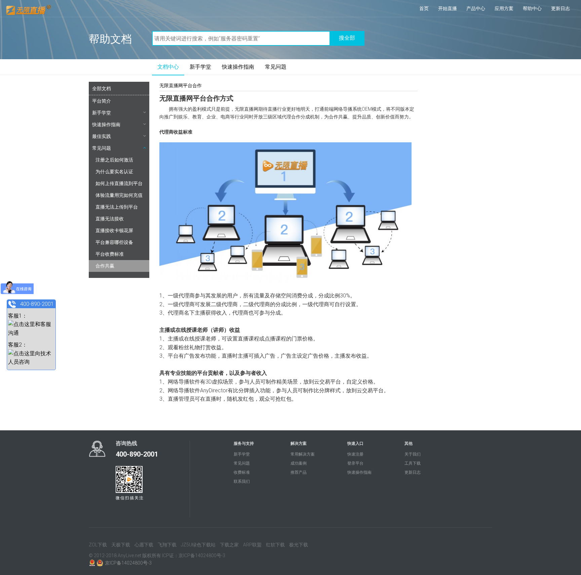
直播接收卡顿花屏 (114, 230)
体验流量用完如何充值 (119, 195)
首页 (424, 8)
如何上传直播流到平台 (119, 183)
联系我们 (242, 481)
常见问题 (101, 148)
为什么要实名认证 (114, 171)
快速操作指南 (238, 67)
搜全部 (347, 38)
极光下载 (298, 544)
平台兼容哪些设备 (114, 242)
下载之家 (229, 544)
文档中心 (168, 67)
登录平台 (355, 463)
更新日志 (560, 8)
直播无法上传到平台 (116, 207)
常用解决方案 (302, 454)
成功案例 (298, 463)
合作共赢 (104, 265)
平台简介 (101, 101)
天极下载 (120, 544)
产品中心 (475, 8)
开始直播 (447, 8)
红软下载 (275, 544)
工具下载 (412, 463)
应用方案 (504, 8)
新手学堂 (200, 67)
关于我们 (412, 454)
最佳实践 (101, 136)
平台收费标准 (109, 254)
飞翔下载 (167, 544)
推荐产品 (298, 472)
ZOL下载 (98, 544)
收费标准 (242, 472)
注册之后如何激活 (114, 160)
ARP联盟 (252, 544)
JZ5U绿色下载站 (198, 544)
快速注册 (355, 454)
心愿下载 (143, 544)
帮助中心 (532, 8)
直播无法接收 (109, 218)
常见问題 (275, 67)
